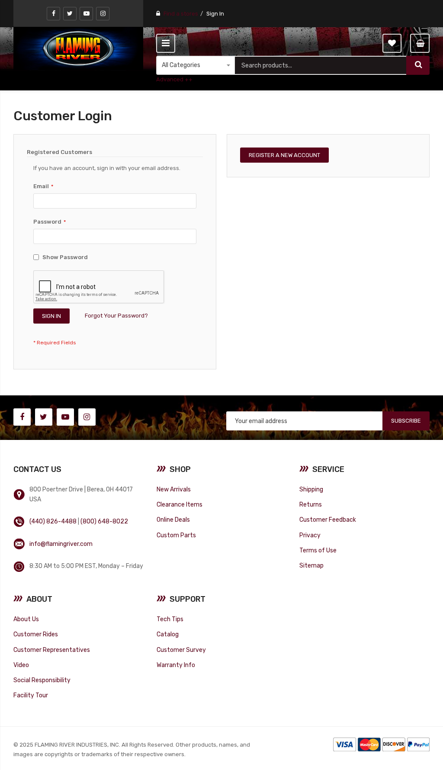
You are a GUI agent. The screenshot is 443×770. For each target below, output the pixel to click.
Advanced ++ (174, 79)
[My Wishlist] (391, 43)
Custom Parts (176, 535)
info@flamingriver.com (61, 543)
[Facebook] (53, 13)
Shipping (311, 489)
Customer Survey (181, 649)
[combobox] (321, 65)
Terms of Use (318, 550)
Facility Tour (30, 695)
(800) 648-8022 (104, 521)
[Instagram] (102, 13)
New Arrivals (174, 489)
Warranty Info (176, 664)
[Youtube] (86, 13)
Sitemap (311, 565)
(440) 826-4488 (53, 521)
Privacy (310, 535)
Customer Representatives (51, 649)
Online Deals (173, 519)
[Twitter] (70, 13)
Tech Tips (170, 619)
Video (21, 664)
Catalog (168, 634)
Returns (310, 504)
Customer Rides (35, 634)
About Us (26, 619)
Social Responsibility (42, 680)
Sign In (215, 13)
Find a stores (181, 13)
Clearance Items (179, 504)
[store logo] (78, 48)
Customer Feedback (327, 519)
